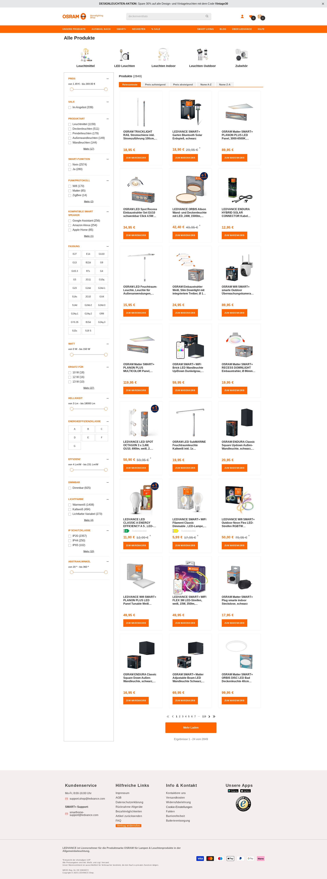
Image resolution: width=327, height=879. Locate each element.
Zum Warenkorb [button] (136, 158)
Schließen (323, 3)
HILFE (261, 29)
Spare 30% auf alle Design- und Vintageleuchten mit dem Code (163, 3)
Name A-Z (206, 84)
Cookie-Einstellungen (179, 807)
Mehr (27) (88, 388)
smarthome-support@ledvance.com (84, 813)
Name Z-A (224, 84)
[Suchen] (169, 16)
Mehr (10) (88, 551)
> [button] (209, 716)
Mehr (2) (89, 201)
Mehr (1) (89, 236)
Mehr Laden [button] (191, 727)
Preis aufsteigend (155, 84)
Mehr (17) (88, 148)
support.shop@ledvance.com (87, 798)
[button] (191, 79)
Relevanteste (129, 84)
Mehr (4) (89, 520)
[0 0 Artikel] (260, 16)
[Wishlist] (251, 16)
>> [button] (214, 716)
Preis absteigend (183, 84)
